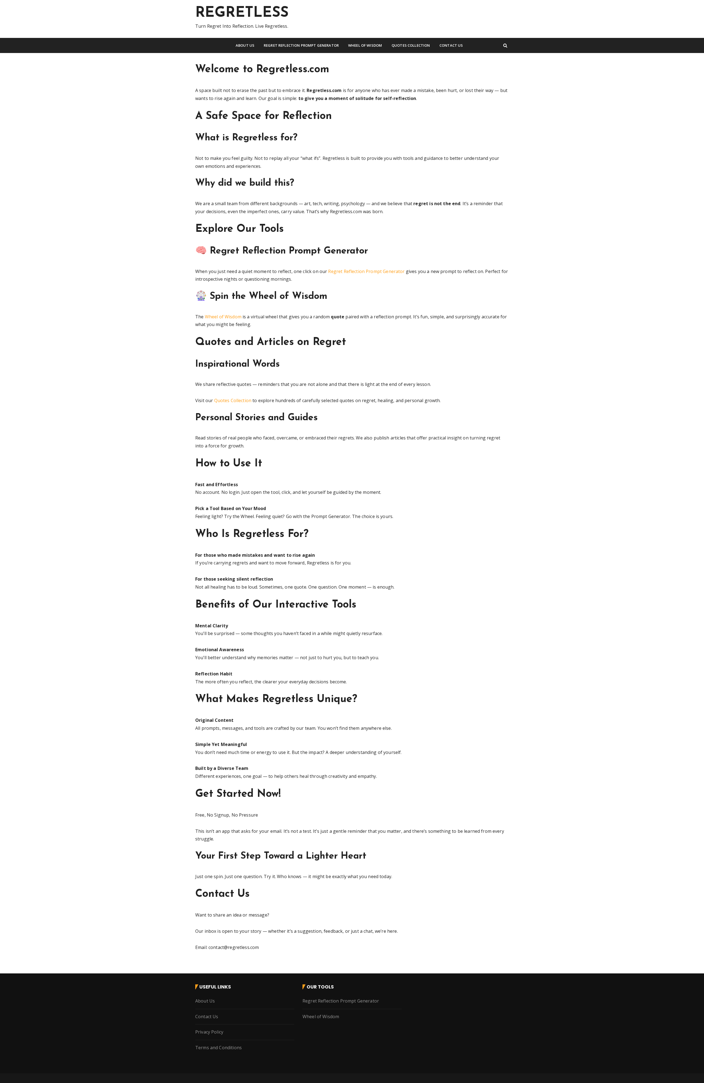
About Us (245, 45)
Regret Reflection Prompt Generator (301, 45)
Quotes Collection (411, 45)
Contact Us (451, 45)
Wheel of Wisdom (365, 45)
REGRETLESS (242, 13)
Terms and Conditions (218, 1048)
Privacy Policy (209, 1032)
